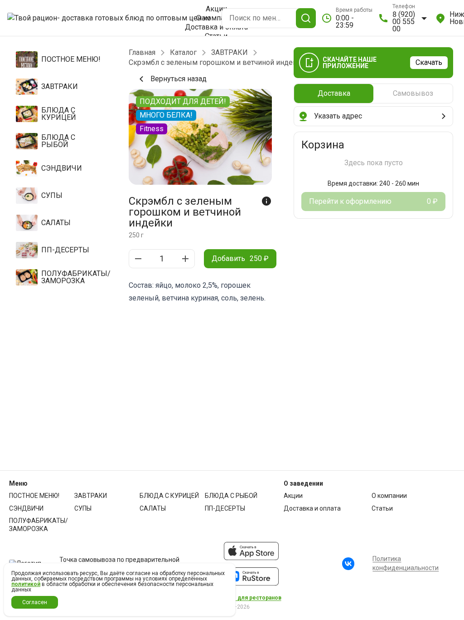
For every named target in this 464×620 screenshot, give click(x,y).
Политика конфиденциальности (405, 563)
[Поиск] (306, 18)
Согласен (34, 602)
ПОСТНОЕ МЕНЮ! (34, 495)
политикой (25, 584)
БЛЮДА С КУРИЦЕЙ (169, 495)
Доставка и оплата (216, 27)
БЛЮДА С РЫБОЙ (231, 495)
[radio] (333, 93)
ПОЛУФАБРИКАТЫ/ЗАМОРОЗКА (38, 524)
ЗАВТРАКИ (229, 52)
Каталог (183, 52)
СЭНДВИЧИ (26, 508)
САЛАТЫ (153, 508)
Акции (216, 9)
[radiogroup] (373, 93)
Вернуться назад (178, 78)
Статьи (382, 508)
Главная (142, 52)
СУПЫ (83, 508)
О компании (216, 18)
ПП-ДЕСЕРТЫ (225, 508)
